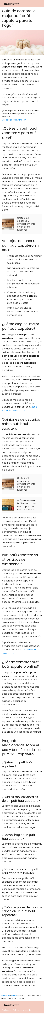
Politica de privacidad (22, 1010)
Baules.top (6, 1010)
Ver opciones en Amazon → (15, 119)
